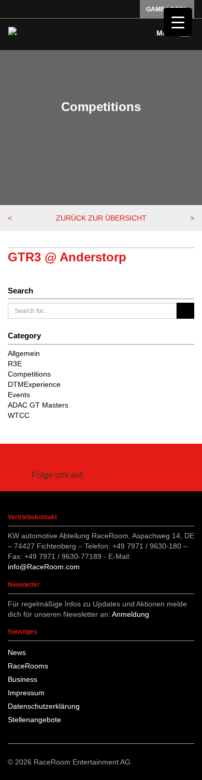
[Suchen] (185, 311)
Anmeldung (130, 614)
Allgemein (24, 353)
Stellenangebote (34, 719)
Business (22, 679)
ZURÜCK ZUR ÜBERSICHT (101, 218)
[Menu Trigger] (178, 22)
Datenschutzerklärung (44, 706)
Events (19, 395)
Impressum (26, 693)
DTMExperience (34, 384)
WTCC (19, 415)
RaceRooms (28, 666)
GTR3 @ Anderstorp (67, 257)
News (17, 652)
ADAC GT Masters (38, 405)
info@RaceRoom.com (44, 567)
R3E (15, 364)
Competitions (29, 374)
